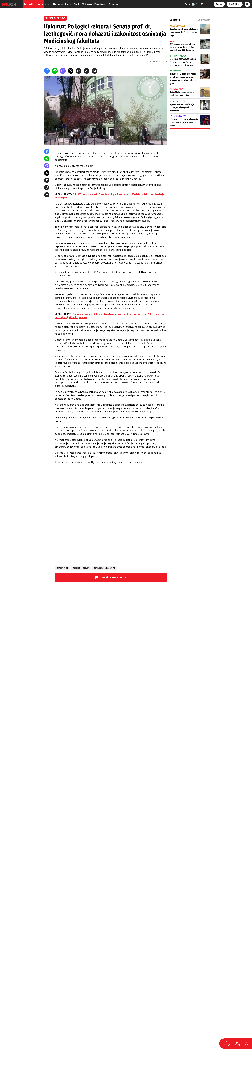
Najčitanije (237, 1045)
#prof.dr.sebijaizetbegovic (104, 567)
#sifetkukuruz (62, 567)
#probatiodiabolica (81, 567)
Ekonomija (58, 4)
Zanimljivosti (100, 4)
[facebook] (47, 71)
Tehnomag (113, 4)
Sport (76, 4)
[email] (79, 71)
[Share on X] (71, 71)
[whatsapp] (55, 71)
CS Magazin (87, 4)
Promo (68, 4)
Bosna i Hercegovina (33, 4)
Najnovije (226, 1044)
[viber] (63, 71)
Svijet (48, 4)
